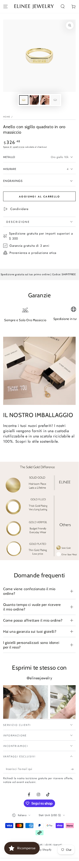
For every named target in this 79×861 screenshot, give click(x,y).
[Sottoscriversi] (73, 769)
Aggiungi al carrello (39, 196)
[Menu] (5, 6)
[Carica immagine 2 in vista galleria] (34, 100)
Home (6, 116)
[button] (62, 6)
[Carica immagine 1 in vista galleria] (23, 100)
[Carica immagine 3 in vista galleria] (44, 100)
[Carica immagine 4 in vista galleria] (55, 100)
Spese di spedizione (13, 147)
